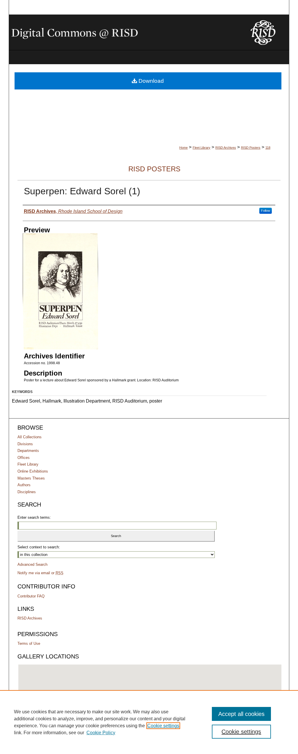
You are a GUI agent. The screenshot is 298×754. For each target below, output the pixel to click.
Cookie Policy (100, 732)
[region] (149, 722)
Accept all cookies (241, 714)
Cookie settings (163, 725)
